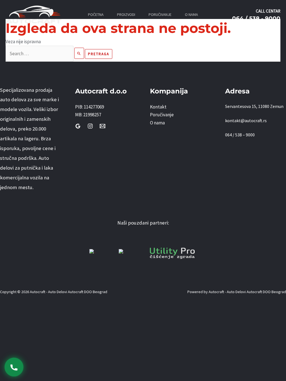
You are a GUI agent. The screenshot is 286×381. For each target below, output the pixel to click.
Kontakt (158, 107)
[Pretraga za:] (45, 53)
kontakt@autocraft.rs (246, 120)
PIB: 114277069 (89, 107)
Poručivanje (162, 115)
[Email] (102, 126)
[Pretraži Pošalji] (79, 53)
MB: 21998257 (88, 115)
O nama (157, 123)
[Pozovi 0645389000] (14, 367)
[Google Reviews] (78, 126)
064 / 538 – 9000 (240, 135)
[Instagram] (90, 126)
